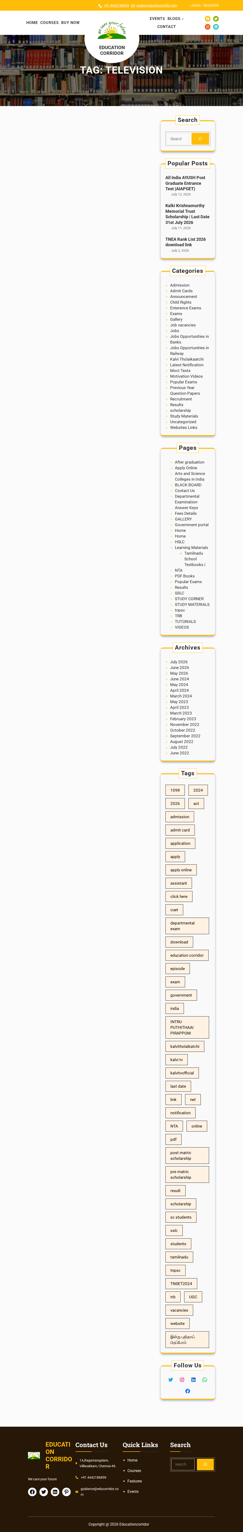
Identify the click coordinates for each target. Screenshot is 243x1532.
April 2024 (179, 690)
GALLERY (183, 519)
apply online (181, 870)
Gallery (176, 319)
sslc (174, 1230)
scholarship (180, 410)
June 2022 (179, 753)
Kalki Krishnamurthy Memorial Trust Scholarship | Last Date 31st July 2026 (187, 214)
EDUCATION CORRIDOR (112, 50)
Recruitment (181, 399)
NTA (178, 570)
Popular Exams (183, 382)
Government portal (192, 524)
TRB (178, 615)
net (193, 1099)
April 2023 (179, 707)
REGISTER (211, 5)
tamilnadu (179, 1257)
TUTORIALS (185, 621)
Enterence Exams (185, 308)
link (173, 1099)
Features (134, 1481)
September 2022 (185, 736)
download (179, 942)
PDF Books (185, 576)
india (174, 1008)
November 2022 (184, 724)
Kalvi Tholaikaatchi (187, 359)
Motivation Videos (186, 376)
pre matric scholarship (180, 1174)
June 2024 (179, 679)
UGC (193, 1297)
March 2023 (181, 713)
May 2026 (179, 673)
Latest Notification (186, 364)
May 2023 (179, 701)
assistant (178, 883)
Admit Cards (181, 290)
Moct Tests (180, 370)
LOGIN (195, 5)
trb (173, 1297)
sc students (181, 1217)
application (180, 843)
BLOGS (174, 18)
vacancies (179, 1310)
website (177, 1323)
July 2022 (179, 747)
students (178, 1243)
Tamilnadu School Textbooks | (194, 559)
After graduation (189, 462)
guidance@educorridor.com (156, 5)
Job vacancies (183, 325)
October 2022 (182, 730)
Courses (134, 1470)
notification (180, 1112)
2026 (175, 803)
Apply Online (186, 467)
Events (133, 1491)
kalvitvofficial (182, 1073)
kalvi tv (176, 1059)
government (181, 995)
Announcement (183, 296)
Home (180, 530)
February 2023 (183, 718)
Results (176, 404)
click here (178, 896)
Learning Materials (191, 547)
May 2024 (179, 684)
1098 (175, 790)
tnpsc (180, 610)
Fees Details (186, 513)
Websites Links (183, 427)
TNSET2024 (181, 1283)
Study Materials (184, 416)
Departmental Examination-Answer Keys (187, 502)
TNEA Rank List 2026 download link (185, 242)
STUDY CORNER (189, 598)
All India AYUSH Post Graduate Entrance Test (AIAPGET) (185, 183)
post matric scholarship (180, 1155)
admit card (180, 830)
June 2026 (179, 667)
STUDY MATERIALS (192, 604)
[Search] (200, 139)
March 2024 (181, 696)
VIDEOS (182, 627)
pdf (173, 1139)
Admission (179, 285)
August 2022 (181, 741)
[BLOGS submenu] (183, 19)
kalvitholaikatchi (184, 1046)
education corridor (187, 955)
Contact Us (185, 490)
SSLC (179, 593)
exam (175, 982)
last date (178, 1086)
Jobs (174, 330)
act (196, 803)
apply (175, 856)
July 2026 (179, 661)
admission (179, 816)
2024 (198, 790)
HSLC (180, 541)
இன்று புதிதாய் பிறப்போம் (182, 1339)
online (197, 1126)
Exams (176, 313)
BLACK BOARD (188, 485)
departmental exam (182, 926)
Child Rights (181, 302)
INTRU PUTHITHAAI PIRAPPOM (182, 1027)
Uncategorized (183, 421)
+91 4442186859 (116, 5)
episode (177, 968)
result (175, 1190)
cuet (174, 909)
